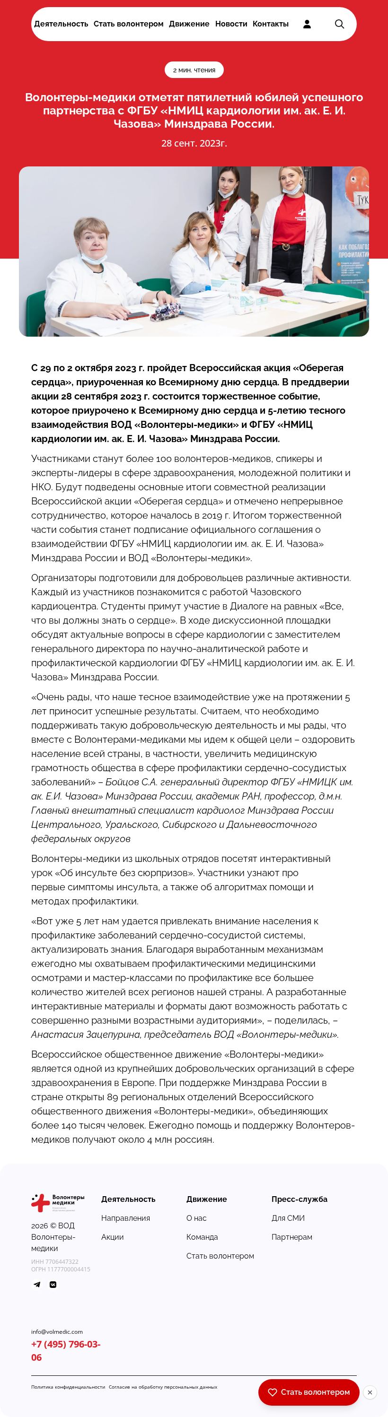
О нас (196, 1218)
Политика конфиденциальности (68, 1386)
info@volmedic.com (57, 1332)
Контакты (271, 23)
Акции (112, 1237)
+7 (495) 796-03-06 (65, 1351)
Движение (189, 23)
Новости (231, 23)
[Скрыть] (370, 1392)
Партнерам (292, 1237)
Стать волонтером (129, 23)
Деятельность (61, 23)
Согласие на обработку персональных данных (163, 1386)
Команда (202, 1237)
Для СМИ (288, 1218)
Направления (125, 1218)
